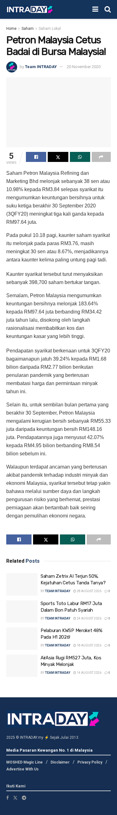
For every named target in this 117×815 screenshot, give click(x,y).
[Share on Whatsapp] (80, 157)
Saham (28, 28)
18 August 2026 (88, 645)
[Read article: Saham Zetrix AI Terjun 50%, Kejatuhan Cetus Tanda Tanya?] (21, 584)
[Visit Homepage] (29, 9)
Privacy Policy (89, 762)
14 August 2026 (88, 672)
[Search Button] (108, 9)
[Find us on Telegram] (24, 797)
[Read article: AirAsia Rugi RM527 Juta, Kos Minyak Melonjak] (21, 666)
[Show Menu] (95, 9)
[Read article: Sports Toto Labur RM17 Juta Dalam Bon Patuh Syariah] (21, 611)
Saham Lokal (50, 28)
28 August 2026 (88, 591)
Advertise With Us (22, 769)
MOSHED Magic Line (24, 762)
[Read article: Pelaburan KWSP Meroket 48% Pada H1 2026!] (21, 638)
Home (11, 28)
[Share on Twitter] (58, 157)
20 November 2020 (83, 66)
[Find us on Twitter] (15, 797)
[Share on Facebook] (36, 157)
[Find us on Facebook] (7, 797)
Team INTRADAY (41, 66)
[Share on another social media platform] (101, 157)
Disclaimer (60, 762)
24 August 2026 (88, 618)
